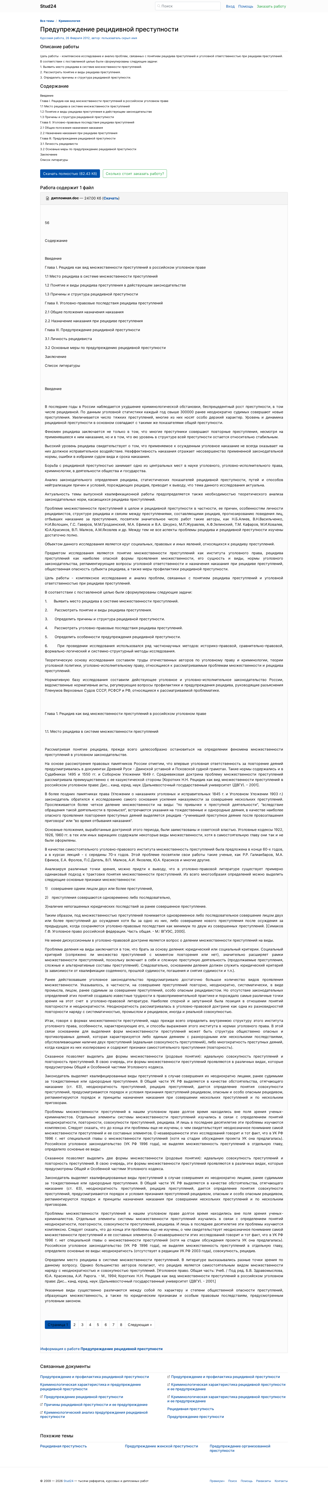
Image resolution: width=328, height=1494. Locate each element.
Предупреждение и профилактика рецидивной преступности (94, 1376)
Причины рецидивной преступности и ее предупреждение (95, 1404)
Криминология (69, 21)
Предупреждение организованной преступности (240, 1448)
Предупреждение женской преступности (161, 1446)
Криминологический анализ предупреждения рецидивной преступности (94, 1414)
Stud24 (68, 1481)
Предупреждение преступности (195, 1416)
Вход (230, 6)
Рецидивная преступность (190, 1409)
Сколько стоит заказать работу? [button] (135, 173)
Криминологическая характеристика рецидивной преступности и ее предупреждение (226, 1386)
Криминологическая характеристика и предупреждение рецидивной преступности (90, 1386)
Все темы (47, 21)
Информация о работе (101, 1349)
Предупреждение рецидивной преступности (83, 1396)
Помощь (245, 6)
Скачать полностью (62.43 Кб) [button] (70, 173)
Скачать (111, 198)
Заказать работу (271, 6)
